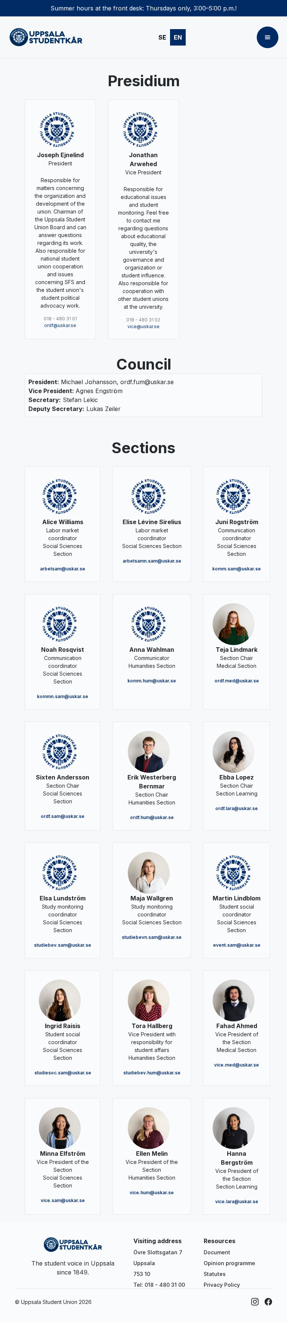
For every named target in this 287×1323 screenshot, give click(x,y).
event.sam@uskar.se (236, 945)
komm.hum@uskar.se (151, 681)
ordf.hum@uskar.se (152, 817)
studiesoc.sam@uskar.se (62, 1072)
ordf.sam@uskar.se (62, 816)
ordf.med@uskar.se (237, 681)
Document (217, 1252)
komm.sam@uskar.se (236, 569)
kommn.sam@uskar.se (62, 696)
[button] (267, 37)
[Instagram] (255, 1301)
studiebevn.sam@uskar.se (152, 937)
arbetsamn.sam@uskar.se (152, 561)
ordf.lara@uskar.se (236, 808)
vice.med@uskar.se (236, 1065)
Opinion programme (229, 1263)
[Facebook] (268, 1301)
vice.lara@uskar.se (236, 1201)
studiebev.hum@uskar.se (151, 1072)
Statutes (215, 1274)
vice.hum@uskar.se (152, 1192)
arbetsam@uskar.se (62, 569)
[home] (46, 37)
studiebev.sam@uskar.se (62, 945)
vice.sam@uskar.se (63, 1200)
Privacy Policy (222, 1285)
